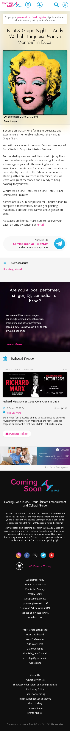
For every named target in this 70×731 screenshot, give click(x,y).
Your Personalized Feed (35, 629)
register (42, 17)
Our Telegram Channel (35, 653)
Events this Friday (35, 579)
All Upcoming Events (35, 598)
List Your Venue (35, 648)
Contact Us (35, 662)
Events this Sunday (35, 589)
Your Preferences (35, 639)
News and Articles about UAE (35, 608)
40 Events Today (40, 566)
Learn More (14, 344)
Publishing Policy (35, 689)
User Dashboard (35, 634)
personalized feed (27, 17)
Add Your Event (35, 644)
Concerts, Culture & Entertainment (18, 369)
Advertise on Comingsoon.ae (57, 467)
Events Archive (35, 712)
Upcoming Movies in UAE (35, 603)
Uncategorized (12, 269)
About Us (35, 675)
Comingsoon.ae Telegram (31, 243)
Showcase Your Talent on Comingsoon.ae (35, 684)
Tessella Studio (35, 724)
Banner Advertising (35, 694)
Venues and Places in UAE (35, 612)
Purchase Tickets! (18, 434)
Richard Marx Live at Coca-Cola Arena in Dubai (31, 401)
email (40, 224)
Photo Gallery (35, 703)
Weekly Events (35, 594)
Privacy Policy (57, 724)
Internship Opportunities (35, 658)
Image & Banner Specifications (35, 698)
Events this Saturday (35, 584)
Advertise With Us (35, 680)
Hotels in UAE (35, 617)
